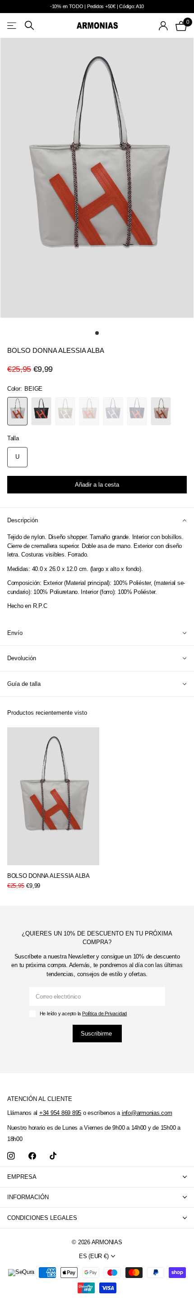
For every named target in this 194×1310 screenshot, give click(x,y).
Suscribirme (97, 1033)
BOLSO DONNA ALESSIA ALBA (48, 875)
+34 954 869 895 (60, 1112)
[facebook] (32, 1156)
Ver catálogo (12, 25)
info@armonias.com (147, 1112)
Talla (13, 438)
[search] (29, 25)
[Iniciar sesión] (163, 26)
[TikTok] (53, 1156)
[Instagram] (11, 1156)
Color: (24, 388)
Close (97, 1177)
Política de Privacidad (104, 1013)
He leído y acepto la (83, 1013)
